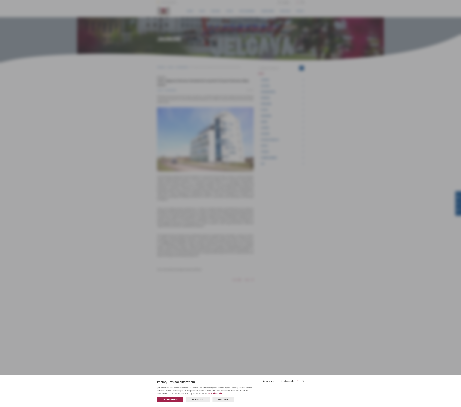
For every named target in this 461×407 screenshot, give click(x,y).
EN (302, 381)
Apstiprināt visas (170, 400)
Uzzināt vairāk (215, 393)
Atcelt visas (223, 400)
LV (298, 381)
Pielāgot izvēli (198, 400)
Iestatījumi (270, 381)
